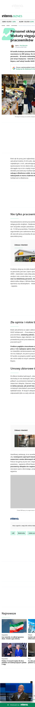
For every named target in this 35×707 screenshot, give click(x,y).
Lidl (13, 533)
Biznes (8, 25)
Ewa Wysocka (23, 45)
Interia (3, 25)
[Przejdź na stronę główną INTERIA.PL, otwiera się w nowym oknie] (7, 16)
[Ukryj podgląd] (31, 682)
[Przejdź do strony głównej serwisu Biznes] (17, 16)
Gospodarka (14, 25)
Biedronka (21, 533)
